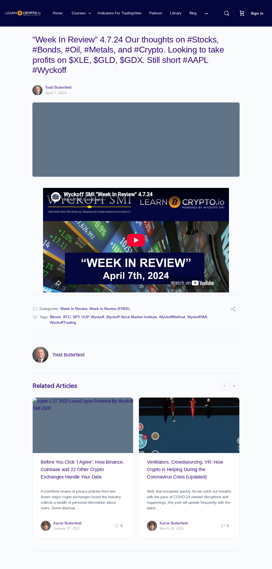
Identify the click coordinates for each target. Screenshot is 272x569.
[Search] (226, 13)
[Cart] (242, 13)
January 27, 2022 (66, 529)
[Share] (233, 310)
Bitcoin (55, 317)
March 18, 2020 (172, 529)
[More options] (207, 13)
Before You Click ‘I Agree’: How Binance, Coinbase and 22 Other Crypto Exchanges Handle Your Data (82, 469)
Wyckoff (97, 317)
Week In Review (73, 309)
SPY (76, 317)
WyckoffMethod (172, 317)
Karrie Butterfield (67, 523)
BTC (67, 317)
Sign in (257, 13)
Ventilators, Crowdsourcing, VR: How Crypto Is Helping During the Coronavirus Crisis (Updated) (185, 469)
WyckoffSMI (197, 317)
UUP (85, 317)
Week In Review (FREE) (109, 309)
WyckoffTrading (63, 322)
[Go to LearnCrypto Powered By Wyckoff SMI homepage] (23, 12)
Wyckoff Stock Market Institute (131, 317)
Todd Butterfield (58, 87)
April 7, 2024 (55, 93)
